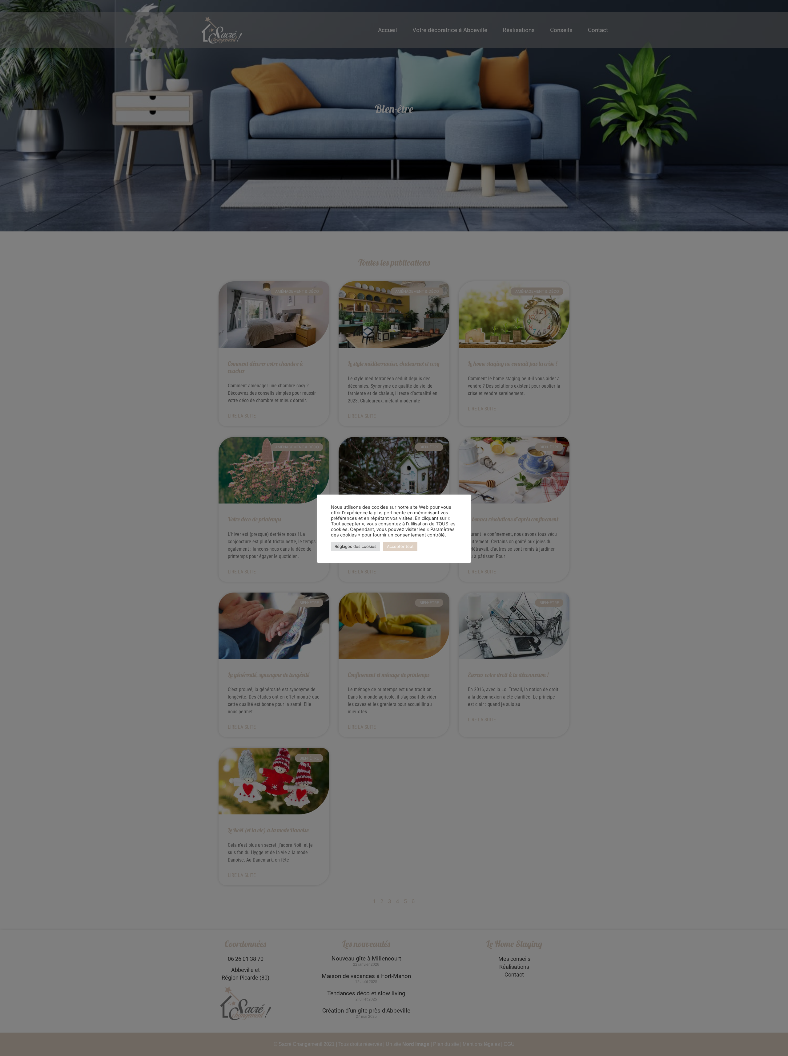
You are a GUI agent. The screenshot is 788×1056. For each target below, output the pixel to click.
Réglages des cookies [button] (355, 546)
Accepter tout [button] (400, 546)
